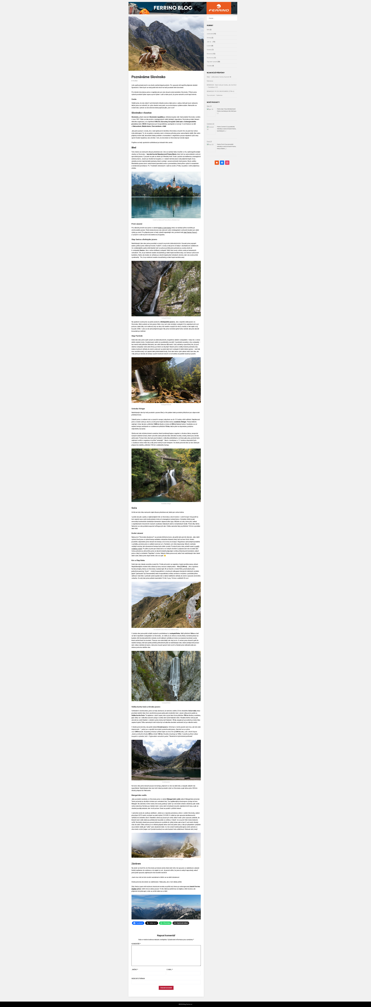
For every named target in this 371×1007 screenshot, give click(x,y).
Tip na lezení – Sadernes (214, 95)
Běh (208, 30)
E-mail (170, 969)
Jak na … (209, 42)
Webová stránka (138, 978)
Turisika (209, 66)
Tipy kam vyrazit (212, 62)
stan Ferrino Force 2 (190, 232)
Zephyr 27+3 (136, 889)
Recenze (209, 54)
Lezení (209, 46)
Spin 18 (209, 106)
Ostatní (209, 50)
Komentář (136, 944)
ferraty (209, 38)
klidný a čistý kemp (164, 228)
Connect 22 (210, 124)
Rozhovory (210, 58)
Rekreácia (210, 81)
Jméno (135, 969)
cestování (210, 34)
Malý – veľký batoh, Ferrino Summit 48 (219, 77)
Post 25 (209, 141)
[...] (218, 113)
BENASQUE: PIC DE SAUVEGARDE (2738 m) (220, 91)
